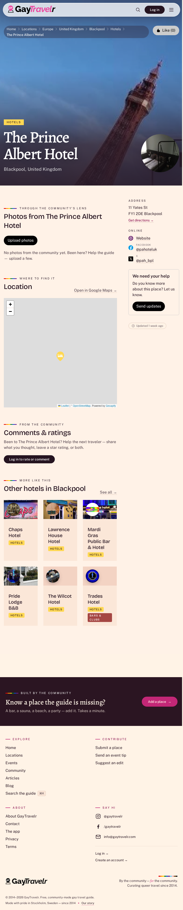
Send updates (148, 306)
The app (12, 831)
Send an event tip (110, 755)
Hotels (116, 29)
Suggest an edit (109, 763)
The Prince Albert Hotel (25, 35)
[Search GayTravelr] (138, 10)
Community (15, 770)
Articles (12, 778)
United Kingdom (71, 29)
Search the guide (24, 793)
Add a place (159, 702)
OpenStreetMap (82, 405)
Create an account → (111, 860)
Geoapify (111, 405)
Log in (154, 10)
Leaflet (65, 405)
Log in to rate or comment (29, 459)
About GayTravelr (21, 816)
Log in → (102, 853)
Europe (47, 29)
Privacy (12, 839)
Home (11, 29)
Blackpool (97, 29)
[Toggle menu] (171, 10)
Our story (87, 903)
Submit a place (108, 747)
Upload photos (21, 240)
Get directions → (141, 220)
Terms (10, 846)
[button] (60, 356)
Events (11, 763)
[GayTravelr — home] (26, 882)
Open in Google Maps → (95, 290)
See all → (108, 492)
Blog (9, 785)
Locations (29, 29)
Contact (12, 824)
